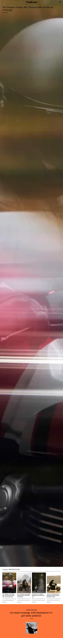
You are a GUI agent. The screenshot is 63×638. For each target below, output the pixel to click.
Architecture (5, 12)
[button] (30, 565)
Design (9, 12)
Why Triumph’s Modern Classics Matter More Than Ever (23, 595)
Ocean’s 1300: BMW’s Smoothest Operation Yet (38, 595)
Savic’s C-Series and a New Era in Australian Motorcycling (53, 595)
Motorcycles (4, 602)
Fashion (31, 618)
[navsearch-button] (3, 2)
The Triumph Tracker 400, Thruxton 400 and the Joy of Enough (8, 595)
